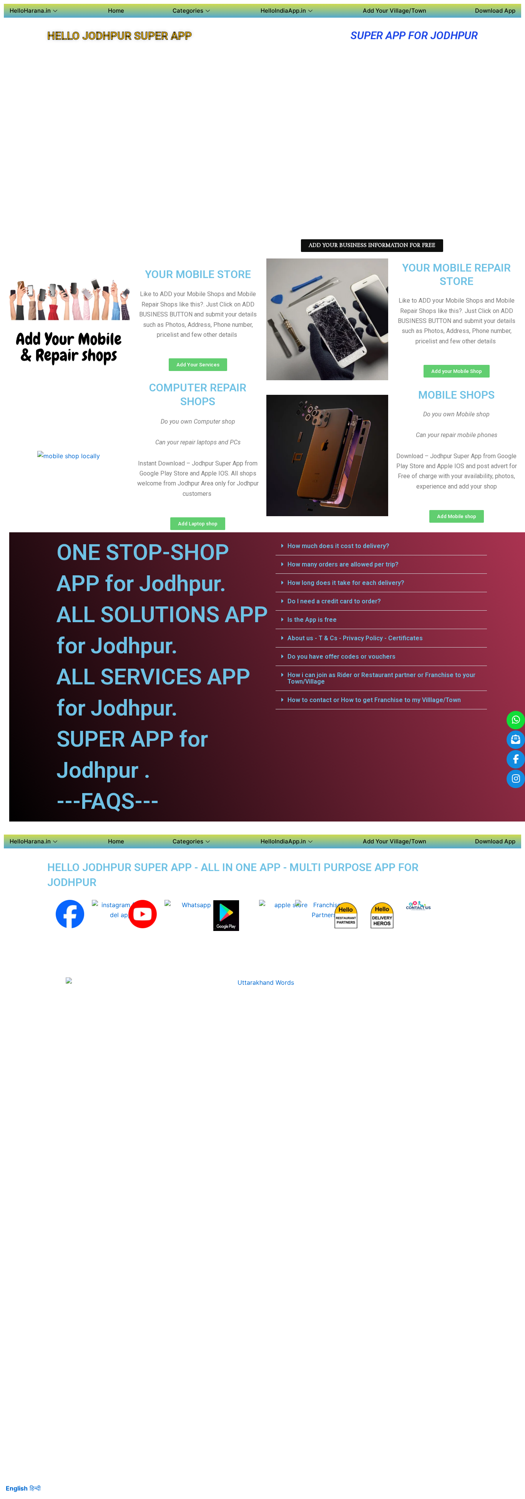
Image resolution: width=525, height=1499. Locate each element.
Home (116, 10)
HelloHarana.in (30, 10)
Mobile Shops (456, 395)
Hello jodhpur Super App (119, 36)
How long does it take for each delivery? (345, 582)
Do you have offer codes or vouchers (341, 656)
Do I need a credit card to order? (334, 601)
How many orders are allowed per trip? (343, 564)
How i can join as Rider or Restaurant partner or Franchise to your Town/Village (381, 678)
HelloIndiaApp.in (283, 10)
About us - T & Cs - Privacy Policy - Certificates (355, 638)
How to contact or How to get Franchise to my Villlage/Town (374, 700)
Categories (188, 10)
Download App (495, 10)
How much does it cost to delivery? (338, 546)
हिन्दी (35, 1488)
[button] (381, 546)
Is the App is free (312, 619)
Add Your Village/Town (394, 10)
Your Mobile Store (198, 274)
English (17, 1488)
